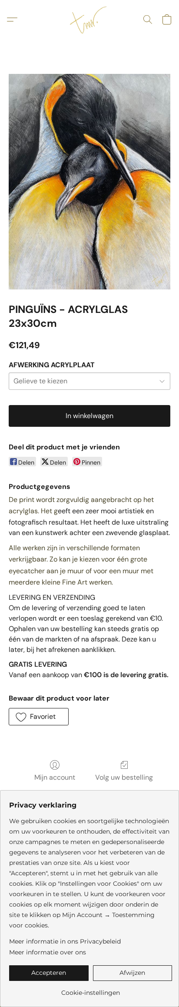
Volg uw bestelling (124, 777)
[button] (89, 19)
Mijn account (54, 777)
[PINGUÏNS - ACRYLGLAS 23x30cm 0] (89, 181)
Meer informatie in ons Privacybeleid (65, 941)
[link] (90, 989)
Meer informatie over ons (47, 952)
